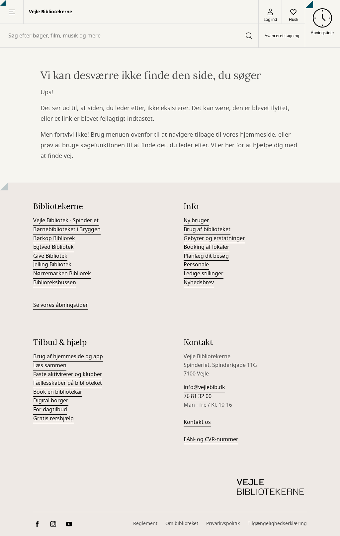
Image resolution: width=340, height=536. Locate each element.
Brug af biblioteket (207, 230)
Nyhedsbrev (199, 283)
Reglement (145, 523)
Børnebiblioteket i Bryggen (67, 230)
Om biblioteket (181, 523)
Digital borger (50, 401)
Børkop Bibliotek (54, 238)
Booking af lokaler (206, 247)
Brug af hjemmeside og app (68, 357)
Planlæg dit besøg (206, 256)
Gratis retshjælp (53, 419)
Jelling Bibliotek (52, 265)
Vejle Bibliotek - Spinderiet (66, 221)
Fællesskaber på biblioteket (67, 383)
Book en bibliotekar (57, 392)
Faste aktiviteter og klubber (67, 374)
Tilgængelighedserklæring (277, 523)
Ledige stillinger (203, 274)
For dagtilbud (50, 410)
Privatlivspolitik (223, 523)
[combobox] (129, 35)
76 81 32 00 (198, 396)
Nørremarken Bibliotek (62, 274)
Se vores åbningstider (60, 305)
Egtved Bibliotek (53, 247)
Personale (196, 265)
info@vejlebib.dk (204, 387)
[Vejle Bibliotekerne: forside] (270, 487)
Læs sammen (49, 365)
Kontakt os (197, 422)
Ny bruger (196, 221)
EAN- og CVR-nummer (211, 439)
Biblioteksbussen (54, 283)
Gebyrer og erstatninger (214, 238)
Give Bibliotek (50, 256)
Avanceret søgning (282, 36)
